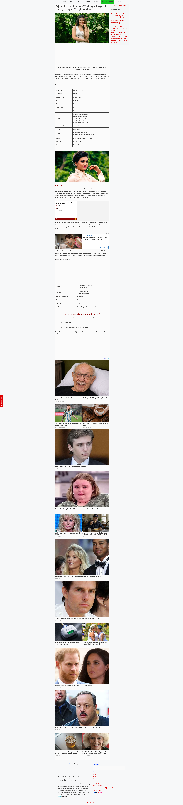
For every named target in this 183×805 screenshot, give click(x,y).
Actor (70, 1)
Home (64, 1)
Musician (87, 1)
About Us (95, 774)
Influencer (96, 1)
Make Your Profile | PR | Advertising (103, 788)
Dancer (79, 1)
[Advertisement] (82, 56)
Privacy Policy (97, 790)
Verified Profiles (107, 1)
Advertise (96, 776)
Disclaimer (96, 783)
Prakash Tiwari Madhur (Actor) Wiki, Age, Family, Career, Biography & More (119, 16)
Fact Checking (97, 785)
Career (95, 778)
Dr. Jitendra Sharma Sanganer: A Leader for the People (119, 28)
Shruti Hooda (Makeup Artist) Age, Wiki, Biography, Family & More (119, 34)
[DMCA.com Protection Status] (62, 796)
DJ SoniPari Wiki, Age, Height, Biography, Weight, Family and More (119, 22)
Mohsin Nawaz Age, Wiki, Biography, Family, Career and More (119, 40)
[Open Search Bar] (126, 2)
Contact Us (118, 1)
